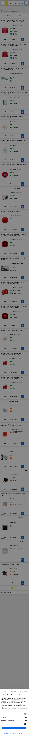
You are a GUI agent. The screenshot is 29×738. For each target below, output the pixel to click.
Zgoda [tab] (4, 691)
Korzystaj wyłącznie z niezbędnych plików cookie (14, 734)
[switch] (25, 717)
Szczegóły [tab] (13, 691)
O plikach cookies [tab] (23, 691)
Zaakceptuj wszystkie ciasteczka (14, 728)
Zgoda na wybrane (14, 731)
